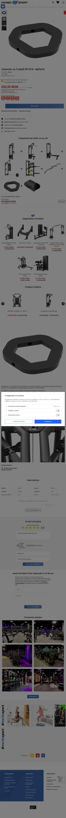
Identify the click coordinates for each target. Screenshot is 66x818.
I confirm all (48, 421)
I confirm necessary (19, 421)
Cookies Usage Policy (44, 399)
